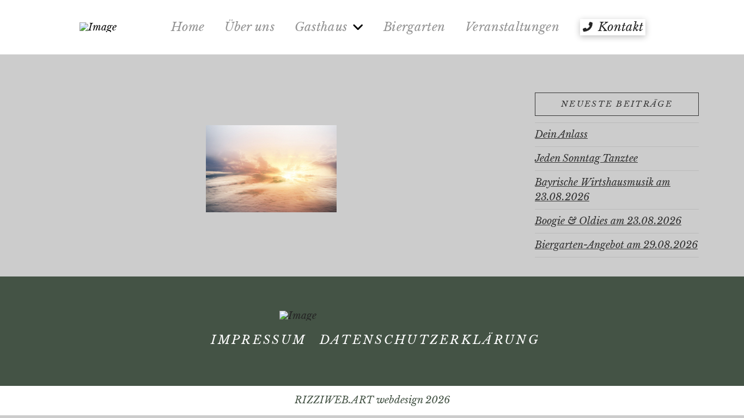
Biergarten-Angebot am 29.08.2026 (616, 245)
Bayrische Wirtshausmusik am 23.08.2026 (602, 189)
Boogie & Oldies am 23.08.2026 (608, 221)
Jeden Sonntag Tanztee (586, 158)
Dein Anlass (561, 134)
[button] (612, 27)
